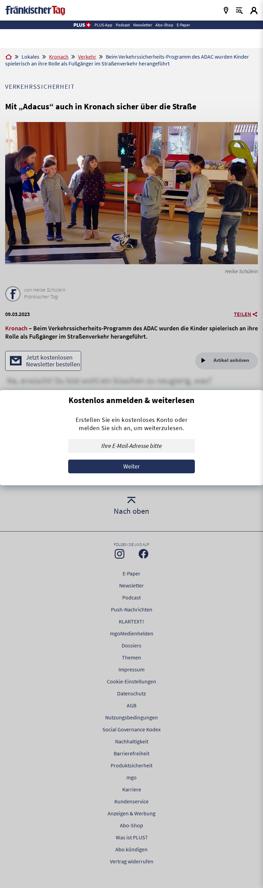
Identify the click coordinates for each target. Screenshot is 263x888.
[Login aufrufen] (254, 10)
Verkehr (87, 56)
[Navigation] (226, 10)
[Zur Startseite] (8, 57)
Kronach (58, 56)
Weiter (131, 466)
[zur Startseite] (35, 9)
